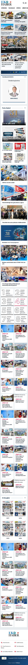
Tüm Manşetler (20, 646)
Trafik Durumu (19, 642)
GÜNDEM (4, 8)
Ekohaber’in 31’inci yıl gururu (10, 242)
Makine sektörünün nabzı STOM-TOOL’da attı (13, 263)
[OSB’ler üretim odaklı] (14, 173)
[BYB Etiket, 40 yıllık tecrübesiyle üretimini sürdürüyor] (7, 347)
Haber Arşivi (19, 651)
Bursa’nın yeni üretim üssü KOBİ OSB (23, 320)
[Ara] (23, 3)
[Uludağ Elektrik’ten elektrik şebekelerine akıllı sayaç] (7, 328)
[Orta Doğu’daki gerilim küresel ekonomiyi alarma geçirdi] (14, 274)
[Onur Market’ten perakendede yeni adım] (20, 328)
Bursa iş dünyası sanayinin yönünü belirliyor (9, 311)
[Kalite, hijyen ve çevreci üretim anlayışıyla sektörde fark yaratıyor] (20, 364)
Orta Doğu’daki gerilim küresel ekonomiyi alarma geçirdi (11, 284)
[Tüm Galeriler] (25, 108)
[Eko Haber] (6, 3)
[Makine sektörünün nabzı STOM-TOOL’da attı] (14, 253)
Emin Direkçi (14, 98)
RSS (5, 658)
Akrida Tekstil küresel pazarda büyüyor (22, 302)
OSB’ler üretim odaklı (8, 182)
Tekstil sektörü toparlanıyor (9, 293)
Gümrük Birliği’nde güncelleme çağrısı (13, 202)
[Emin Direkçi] (14, 91)
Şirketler (22, 299)
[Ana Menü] (25, 3)
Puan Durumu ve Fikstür (6, 647)
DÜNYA (18, 8)
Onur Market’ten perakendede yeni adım (20, 337)
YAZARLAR (11, 8)
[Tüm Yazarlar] (25, 77)
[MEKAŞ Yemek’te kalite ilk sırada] (20, 396)
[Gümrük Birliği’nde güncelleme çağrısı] (14, 193)
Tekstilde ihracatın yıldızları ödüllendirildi (14, 222)
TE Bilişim (18, 662)
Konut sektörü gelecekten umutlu (23, 311)
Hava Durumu (6, 642)
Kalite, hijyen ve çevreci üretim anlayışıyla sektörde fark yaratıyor (20, 373)
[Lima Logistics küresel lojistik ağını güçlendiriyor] (7, 397)
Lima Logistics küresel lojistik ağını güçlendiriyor (7, 406)
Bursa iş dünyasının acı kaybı (10, 302)
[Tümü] (25, 498)
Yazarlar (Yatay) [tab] (7, 77)
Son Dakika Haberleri (8, 651)
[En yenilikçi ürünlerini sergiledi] (7, 364)
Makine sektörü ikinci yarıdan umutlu (22, 293)
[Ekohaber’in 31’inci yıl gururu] (14, 233)
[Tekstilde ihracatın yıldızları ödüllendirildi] (14, 213)
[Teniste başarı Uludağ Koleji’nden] (20, 382)
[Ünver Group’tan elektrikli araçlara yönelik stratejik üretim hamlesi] (20, 347)
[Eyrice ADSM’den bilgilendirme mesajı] (7, 382)
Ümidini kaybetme (14, 80)
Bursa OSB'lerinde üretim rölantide (10, 320)
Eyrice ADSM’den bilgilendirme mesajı (6, 390)
